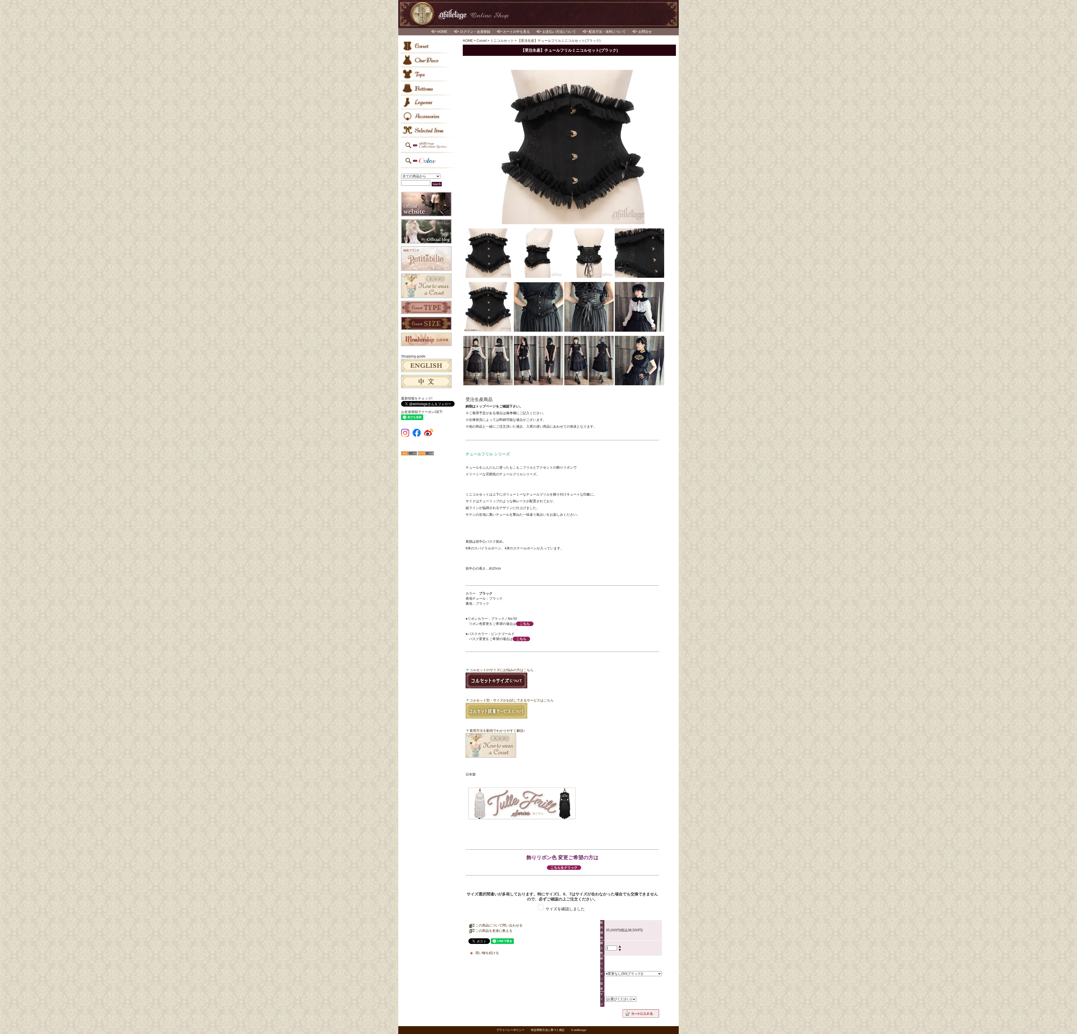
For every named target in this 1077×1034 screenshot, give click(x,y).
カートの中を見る (516, 32)
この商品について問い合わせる (499, 925)
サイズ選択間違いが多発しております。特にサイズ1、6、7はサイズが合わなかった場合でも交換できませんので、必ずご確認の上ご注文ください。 (562, 896)
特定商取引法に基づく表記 (548, 1029)
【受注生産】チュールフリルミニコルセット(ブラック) (558, 41)
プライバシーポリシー (510, 1029)
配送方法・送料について (607, 32)
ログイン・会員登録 (475, 32)
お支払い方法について (559, 32)
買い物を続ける (487, 953)
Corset (482, 41)
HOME (442, 32)
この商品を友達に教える (493, 931)
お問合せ (645, 32)
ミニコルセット (502, 41)
